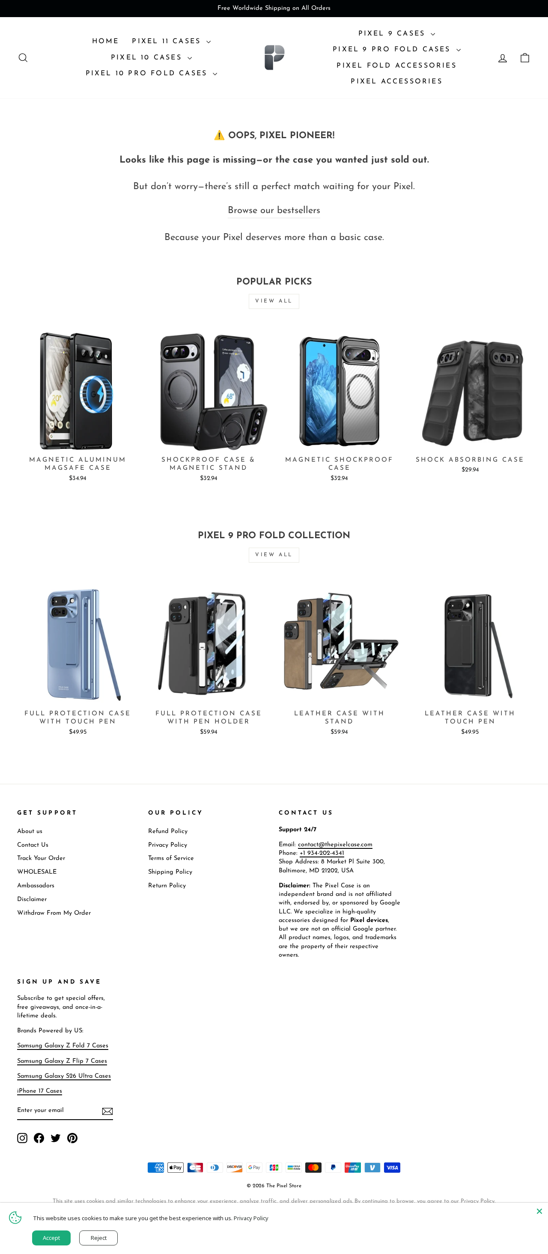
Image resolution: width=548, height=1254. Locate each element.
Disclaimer (32, 899)
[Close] (539, 1211)
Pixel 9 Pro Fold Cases (393, 49)
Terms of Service (171, 858)
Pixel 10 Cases (148, 57)
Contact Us (32, 845)
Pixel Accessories (396, 81)
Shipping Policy (170, 872)
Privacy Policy (167, 845)
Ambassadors (35, 886)
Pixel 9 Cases (393, 33)
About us (29, 831)
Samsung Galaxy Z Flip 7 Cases (62, 1061)
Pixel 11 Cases (168, 41)
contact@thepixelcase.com (335, 845)
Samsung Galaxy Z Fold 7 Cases (62, 1046)
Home (105, 41)
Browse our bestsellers (274, 211)
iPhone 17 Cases (39, 1091)
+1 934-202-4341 (322, 853)
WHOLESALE (37, 872)
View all (274, 301)
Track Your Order (41, 858)
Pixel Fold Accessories (396, 65)
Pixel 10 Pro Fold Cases (148, 73)
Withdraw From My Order (54, 913)
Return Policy (167, 886)
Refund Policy (168, 831)
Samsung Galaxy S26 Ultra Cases (64, 1076)
